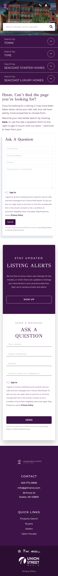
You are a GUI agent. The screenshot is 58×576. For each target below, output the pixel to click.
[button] (51, 27)
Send (10, 222)
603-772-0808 (41, 5)
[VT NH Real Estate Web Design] (29, 561)
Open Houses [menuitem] (29, 534)
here (4, 122)
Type (7, 55)
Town (9, 43)
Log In (46, 5)
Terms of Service (14, 230)
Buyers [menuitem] (29, 524)
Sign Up (29, 299)
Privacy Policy (17, 215)
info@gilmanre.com (29, 488)
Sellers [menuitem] (29, 529)
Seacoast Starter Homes (24, 68)
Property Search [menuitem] (29, 518)
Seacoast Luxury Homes (24, 80)
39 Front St (29, 495)
